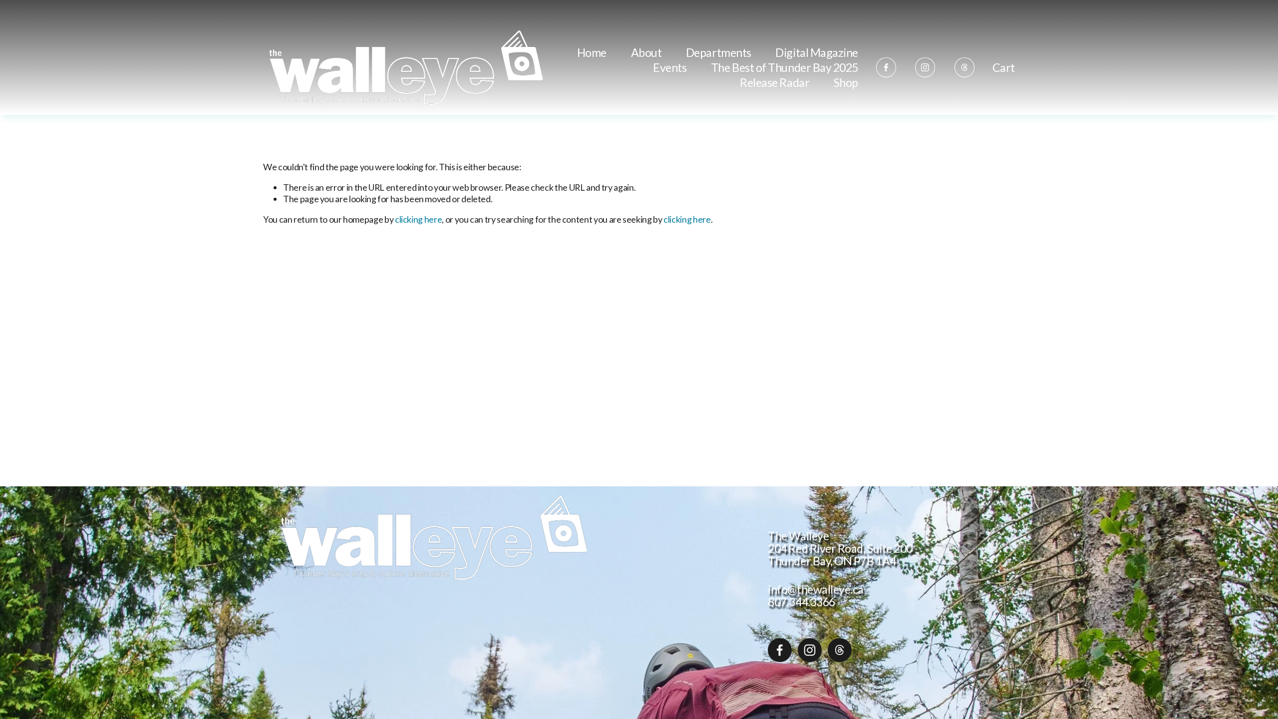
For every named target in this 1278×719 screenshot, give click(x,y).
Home (592, 52)
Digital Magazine (816, 52)
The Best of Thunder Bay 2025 (784, 67)
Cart (1003, 67)
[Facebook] (886, 67)
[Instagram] (925, 67)
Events (669, 67)
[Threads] (964, 67)
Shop (846, 82)
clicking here (418, 219)
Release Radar (774, 82)
